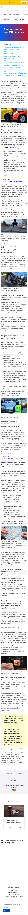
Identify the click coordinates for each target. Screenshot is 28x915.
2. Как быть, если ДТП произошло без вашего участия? (15, 52)
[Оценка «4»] (16, 777)
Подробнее (5, 907)
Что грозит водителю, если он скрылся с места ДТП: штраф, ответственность (12, 459)
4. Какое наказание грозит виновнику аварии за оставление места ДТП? (14, 61)
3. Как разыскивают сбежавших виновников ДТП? (13, 57)
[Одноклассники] (15, 790)
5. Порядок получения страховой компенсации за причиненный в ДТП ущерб (13, 67)
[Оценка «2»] (12, 777)
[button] (25, 19)
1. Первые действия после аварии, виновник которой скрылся (14, 48)
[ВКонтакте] (13, 790)
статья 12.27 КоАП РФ (7, 148)
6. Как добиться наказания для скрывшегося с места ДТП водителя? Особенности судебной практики (15, 73)
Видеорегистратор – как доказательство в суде (13, 246)
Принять (6, 910)
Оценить (24, 2)
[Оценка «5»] (18, 777)
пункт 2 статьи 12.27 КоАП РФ (9, 440)
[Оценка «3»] (14, 777)
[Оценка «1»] (10, 777)
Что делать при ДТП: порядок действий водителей (12, 182)
